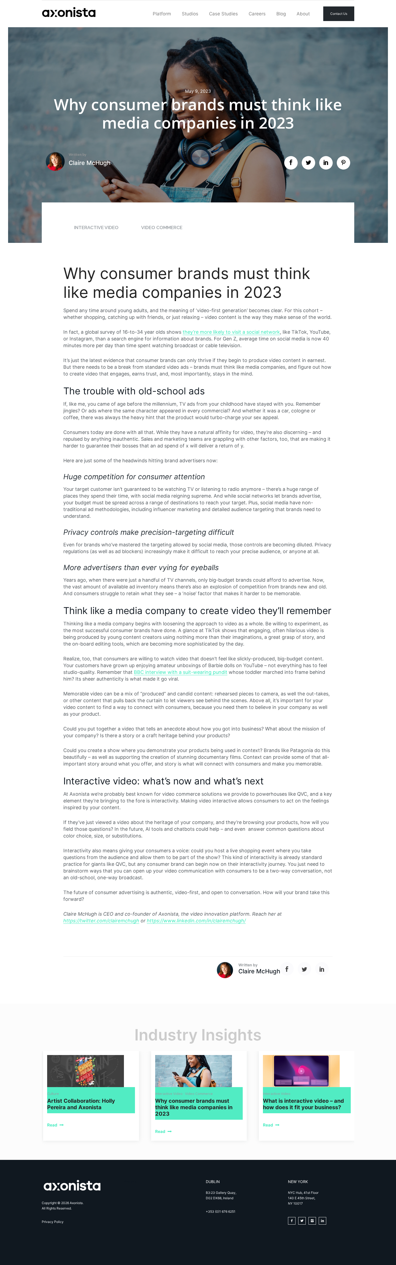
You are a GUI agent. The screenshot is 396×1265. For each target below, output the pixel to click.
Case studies (223, 13)
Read (52, 1125)
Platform (162, 13)
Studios (190, 13)
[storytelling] (91, 1071)
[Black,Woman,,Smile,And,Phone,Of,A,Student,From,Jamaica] (199, 1071)
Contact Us (338, 14)
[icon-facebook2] (293, 1221)
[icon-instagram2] (313, 1221)
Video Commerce (161, 227)
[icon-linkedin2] (324, 1221)
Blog (281, 13)
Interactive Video (97, 227)
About (303, 13)
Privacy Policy (53, 1222)
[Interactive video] (307, 1071)
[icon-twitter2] (303, 1221)
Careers (257, 13)
